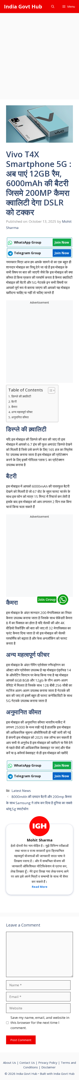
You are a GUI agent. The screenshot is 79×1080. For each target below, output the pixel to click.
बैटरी (14, 401)
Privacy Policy (47, 1063)
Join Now (62, 242)
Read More (39, 887)
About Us (9, 1063)
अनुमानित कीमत (20, 417)
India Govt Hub (23, 6)
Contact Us (27, 1063)
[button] (52, 6)
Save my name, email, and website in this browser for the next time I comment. (40, 1022)
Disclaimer (48, 1067)
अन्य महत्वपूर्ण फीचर (22, 412)
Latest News (21, 790)
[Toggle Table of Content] (49, 390)
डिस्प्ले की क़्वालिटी (21, 396)
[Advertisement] (39, 54)
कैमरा (14, 407)
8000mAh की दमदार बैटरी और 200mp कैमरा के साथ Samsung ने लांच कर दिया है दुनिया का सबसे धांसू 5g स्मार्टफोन (39, 802)
